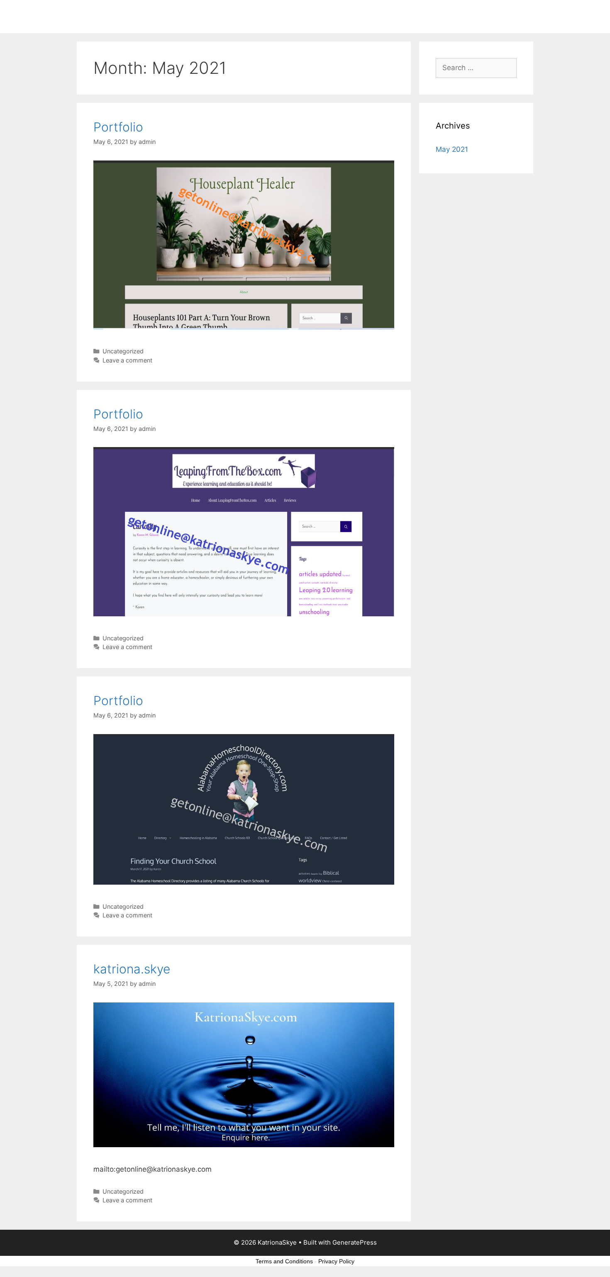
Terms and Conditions (284, 1261)
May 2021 (452, 149)
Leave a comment (127, 360)
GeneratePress (354, 1242)
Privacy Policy (336, 1261)
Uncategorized (123, 351)
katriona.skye (131, 968)
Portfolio (118, 126)
